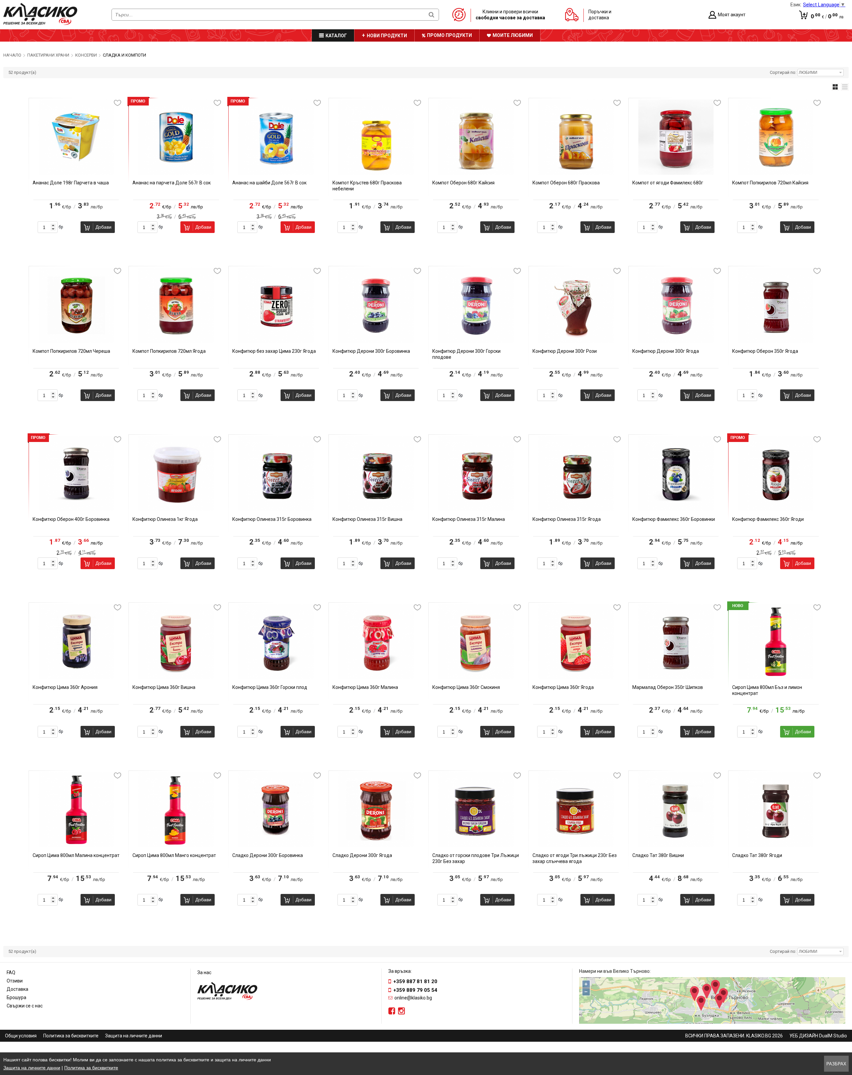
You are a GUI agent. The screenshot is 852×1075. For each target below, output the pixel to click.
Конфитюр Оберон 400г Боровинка (71, 519)
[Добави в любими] (117, 103)
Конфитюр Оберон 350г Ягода (765, 351)
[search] (431, 14)
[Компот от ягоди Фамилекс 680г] (676, 173)
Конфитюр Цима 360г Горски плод (269, 687)
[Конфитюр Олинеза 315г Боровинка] (276, 510)
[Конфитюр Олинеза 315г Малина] (476, 510)
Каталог (336, 35)
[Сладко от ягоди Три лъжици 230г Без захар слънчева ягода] (576, 846)
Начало (12, 55)
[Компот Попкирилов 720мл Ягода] (176, 341)
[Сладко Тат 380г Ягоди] (776, 846)
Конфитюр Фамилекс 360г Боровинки (673, 519)
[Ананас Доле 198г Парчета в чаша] (76, 173)
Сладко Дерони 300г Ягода (362, 855)
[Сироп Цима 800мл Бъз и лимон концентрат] (776, 678)
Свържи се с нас (25, 1005)
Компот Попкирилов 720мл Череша (71, 351)
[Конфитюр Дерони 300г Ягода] (676, 341)
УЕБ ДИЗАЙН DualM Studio (818, 1035)
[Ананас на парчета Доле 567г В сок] (176, 173)
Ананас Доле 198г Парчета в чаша (71, 182)
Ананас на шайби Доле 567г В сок (269, 182)
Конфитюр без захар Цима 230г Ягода (274, 351)
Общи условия (21, 1035)
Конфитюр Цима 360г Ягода (563, 687)
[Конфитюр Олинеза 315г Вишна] (376, 510)
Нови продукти (387, 35)
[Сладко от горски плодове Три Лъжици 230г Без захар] (476, 846)
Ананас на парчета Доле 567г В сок (171, 182)
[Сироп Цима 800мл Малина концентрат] (76, 846)
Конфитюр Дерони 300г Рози (564, 351)
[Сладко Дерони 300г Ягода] (376, 846)
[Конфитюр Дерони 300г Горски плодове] (476, 341)
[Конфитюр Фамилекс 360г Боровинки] (676, 510)
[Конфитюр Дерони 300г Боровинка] (376, 341)
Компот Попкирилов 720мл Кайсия (770, 182)
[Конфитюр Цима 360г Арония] (76, 678)
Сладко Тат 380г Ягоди (757, 855)
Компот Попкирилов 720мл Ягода (169, 351)
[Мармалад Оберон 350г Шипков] (676, 678)
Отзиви (15, 980)
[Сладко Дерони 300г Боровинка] (276, 846)
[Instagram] (401, 1011)
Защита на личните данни (133, 1035)
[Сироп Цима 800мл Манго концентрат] (176, 846)
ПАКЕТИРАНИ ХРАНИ (48, 55)
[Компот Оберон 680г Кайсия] (476, 173)
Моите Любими (513, 35)
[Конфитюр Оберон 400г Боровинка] (76, 510)
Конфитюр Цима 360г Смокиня (466, 687)
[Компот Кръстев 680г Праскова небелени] (376, 173)
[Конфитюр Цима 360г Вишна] (176, 678)
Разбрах (836, 1063)
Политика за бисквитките (71, 1035)
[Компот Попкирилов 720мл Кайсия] (776, 173)
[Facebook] (391, 1011)
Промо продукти (449, 35)
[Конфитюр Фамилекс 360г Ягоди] (776, 510)
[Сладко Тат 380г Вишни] (676, 846)
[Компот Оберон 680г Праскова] (576, 173)
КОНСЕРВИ (86, 55)
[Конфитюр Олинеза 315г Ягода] (576, 510)
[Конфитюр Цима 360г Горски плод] (276, 678)
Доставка (17, 989)
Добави (103, 227)
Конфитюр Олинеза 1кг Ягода (165, 519)
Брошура (16, 997)
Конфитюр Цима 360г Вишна (163, 687)
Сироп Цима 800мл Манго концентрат (174, 855)
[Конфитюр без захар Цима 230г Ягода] (276, 341)
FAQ (11, 972)
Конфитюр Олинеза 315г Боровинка (272, 519)
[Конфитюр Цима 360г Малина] (376, 678)
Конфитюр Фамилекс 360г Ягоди (768, 519)
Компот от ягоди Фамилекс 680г (667, 182)
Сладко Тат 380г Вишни (658, 855)
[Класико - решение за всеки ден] (40, 24)
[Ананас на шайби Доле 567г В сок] (276, 173)
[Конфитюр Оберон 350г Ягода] (776, 341)
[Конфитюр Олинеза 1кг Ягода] (176, 510)
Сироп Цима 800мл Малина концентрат (76, 855)
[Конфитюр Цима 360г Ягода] (576, 678)
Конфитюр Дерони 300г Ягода (665, 351)
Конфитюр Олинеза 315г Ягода (566, 519)
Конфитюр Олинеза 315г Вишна (367, 519)
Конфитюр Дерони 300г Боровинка (371, 351)
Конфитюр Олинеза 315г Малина (468, 519)
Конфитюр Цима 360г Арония (65, 687)
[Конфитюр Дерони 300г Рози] (576, 341)
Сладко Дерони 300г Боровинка (267, 855)
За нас (204, 972)
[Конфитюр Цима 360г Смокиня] (476, 678)
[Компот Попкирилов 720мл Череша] (76, 341)
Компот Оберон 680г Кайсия (463, 182)
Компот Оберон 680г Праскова (566, 182)
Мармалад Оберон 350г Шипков (667, 687)
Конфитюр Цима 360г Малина (365, 687)
